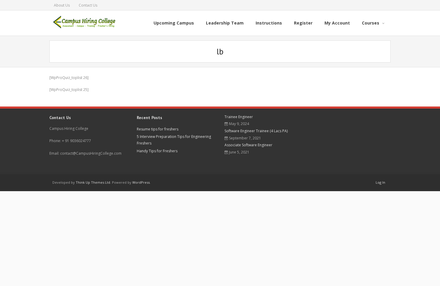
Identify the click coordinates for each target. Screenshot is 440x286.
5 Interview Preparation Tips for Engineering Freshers (174, 140)
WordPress (141, 182)
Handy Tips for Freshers (157, 150)
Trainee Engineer (238, 116)
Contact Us (88, 5)
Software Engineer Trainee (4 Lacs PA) (256, 130)
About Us (62, 5)
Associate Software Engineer (248, 144)
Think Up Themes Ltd (93, 182)
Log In (380, 182)
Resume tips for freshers (157, 129)
